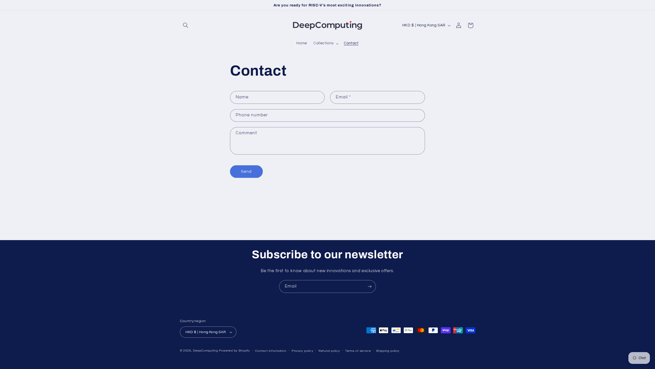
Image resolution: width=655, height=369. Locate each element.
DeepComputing (205, 350)
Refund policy (329, 351)
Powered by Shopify (234, 350)
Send (246, 171)
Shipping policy (387, 351)
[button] (186, 25)
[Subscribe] (370, 286)
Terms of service (358, 351)
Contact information (270, 351)
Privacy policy (302, 351)
